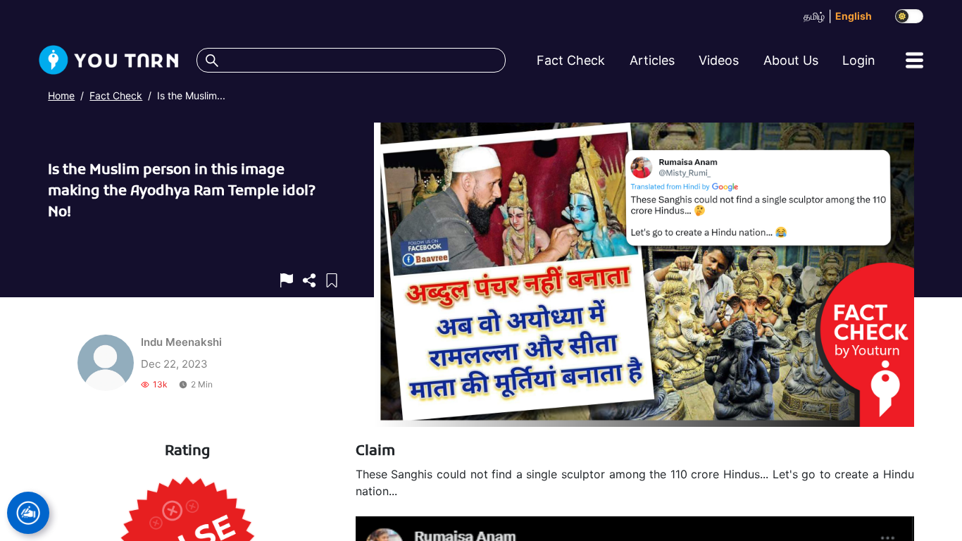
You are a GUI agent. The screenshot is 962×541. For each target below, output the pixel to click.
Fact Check (115, 95)
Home (61, 95)
